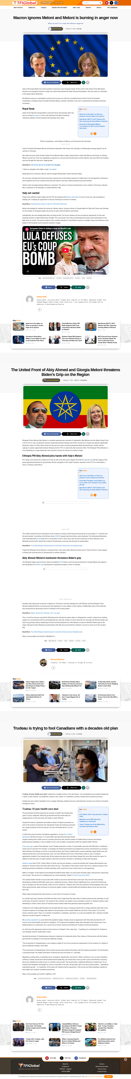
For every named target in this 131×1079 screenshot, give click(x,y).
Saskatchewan (91, 978)
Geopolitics (83, 380)
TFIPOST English (47, 2)
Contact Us (65, 1066)
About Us (65, 1064)
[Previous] (91, 133)
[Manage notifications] (125, 1059)
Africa (99, 7)
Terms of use (102, 1069)
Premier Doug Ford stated (81, 875)
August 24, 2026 (67, 688)
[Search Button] (101, 3)
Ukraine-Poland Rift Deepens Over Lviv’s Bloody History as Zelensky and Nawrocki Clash (72, 338)
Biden (60, 640)
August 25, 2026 (31, 690)
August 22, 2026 (103, 688)
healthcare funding (72, 978)
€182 (61, 562)
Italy (83, 278)
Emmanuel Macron (48, 278)
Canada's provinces (44, 978)
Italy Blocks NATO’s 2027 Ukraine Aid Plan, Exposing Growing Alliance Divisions (107, 325)
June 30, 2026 (30, 343)
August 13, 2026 (31, 701)
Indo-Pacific (18, 7)
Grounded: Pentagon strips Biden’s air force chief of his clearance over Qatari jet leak (92, 483)
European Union (68, 278)
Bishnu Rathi (58, 28)
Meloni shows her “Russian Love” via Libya (45, 613)
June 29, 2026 (66, 343)
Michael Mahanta (53, 380)
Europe (88, 7)
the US (78, 640)
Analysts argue (27, 863)
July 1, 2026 (102, 330)
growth (38, 539)
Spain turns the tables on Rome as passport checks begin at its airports (34, 325)
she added (52, 169)
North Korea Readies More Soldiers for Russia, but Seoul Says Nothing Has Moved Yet (72, 684)
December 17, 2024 (32, 1043)
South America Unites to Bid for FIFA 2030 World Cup (49, 204)
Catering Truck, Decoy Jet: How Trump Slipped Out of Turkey (71, 697)
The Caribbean (112, 7)
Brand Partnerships (102, 1066)
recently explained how (32, 920)
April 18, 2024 (102, 1045)
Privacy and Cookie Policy (95, 1076)
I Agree (108, 1076)
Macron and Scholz (72, 197)
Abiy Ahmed (52, 640)
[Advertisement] (65, 357)
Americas (31, 7)
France (77, 278)
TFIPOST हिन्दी (58, 2)
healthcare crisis (58, 978)
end (91, 460)
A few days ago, (27, 846)
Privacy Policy (102, 1071)
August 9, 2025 (67, 1034)
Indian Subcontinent (59, 7)
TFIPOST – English (65, 1069)
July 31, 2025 (102, 1032)
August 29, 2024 (67, 1045)
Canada (43, 7)
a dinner (37, 115)
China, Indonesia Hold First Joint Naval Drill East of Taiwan (35, 697)
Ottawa (82, 978)
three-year (40, 564)
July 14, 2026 (66, 332)
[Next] (95, 133)
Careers (102, 1064)
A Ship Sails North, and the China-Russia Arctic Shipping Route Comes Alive (108, 684)
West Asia (76, 7)
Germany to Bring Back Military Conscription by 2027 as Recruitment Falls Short (92, 126)
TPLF (83, 640)
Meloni (89, 278)
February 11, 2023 (70, 28)
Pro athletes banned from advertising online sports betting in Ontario (106, 1041)
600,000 (58, 536)
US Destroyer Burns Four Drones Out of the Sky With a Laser (107, 697)
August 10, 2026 (31, 330)
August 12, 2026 (67, 701)
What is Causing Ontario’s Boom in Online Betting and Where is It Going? (71, 1041)
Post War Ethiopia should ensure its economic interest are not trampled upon (56, 546)
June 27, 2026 (102, 345)
